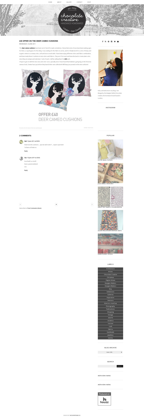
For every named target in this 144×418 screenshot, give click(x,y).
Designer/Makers (110, 286)
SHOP (89, 2)
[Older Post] (92, 204)
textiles (110, 338)
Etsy (110, 289)
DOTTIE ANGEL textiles (105, 160)
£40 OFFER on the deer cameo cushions (38, 41)
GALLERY (69, 2)
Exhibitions (110, 292)
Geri (25, 141)
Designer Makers (110, 283)
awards (110, 318)
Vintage (110, 315)
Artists (110, 271)
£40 (66, 59)
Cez (25, 157)
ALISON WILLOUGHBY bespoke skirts (110, 230)
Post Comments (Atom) (34, 208)
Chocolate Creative (110, 274)
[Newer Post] (20, 204)
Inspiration (110, 297)
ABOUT (59, 2)
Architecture (110, 269)
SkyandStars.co (75, 415)
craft (110, 326)
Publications (110, 309)
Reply (26, 151)
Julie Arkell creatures (105, 183)
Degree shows (110, 280)
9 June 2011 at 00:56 (34, 141)
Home (50, 2)
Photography (110, 306)
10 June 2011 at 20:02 (33, 157)
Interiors (111, 300)
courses (110, 323)
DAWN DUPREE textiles (105, 254)
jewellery (110, 335)
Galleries (111, 294)
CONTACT (79, 2)
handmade (110, 332)
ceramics (110, 320)
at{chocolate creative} (104, 375)
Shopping (110, 312)
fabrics (110, 329)
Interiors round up (110, 303)
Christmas (110, 277)
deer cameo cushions (28, 48)
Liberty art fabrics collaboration (110, 207)
